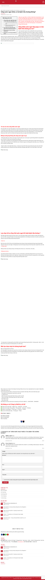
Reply (43, 440)
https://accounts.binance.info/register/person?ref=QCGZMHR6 (30, 438)
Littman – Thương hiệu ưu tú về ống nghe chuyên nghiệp (13, 514)
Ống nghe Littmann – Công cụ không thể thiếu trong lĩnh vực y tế (15, 517)
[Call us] (6, 535)
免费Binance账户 (8, 435)
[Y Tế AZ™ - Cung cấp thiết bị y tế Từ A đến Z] (21, 2)
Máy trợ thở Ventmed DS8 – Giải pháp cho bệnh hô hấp (13, 510)
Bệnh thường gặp (4, 10)
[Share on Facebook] (21, 422)
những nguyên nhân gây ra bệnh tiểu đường (22, 428)
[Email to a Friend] (23, 422)
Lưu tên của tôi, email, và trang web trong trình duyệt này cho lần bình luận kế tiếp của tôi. (21, 479)
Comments (6, 504)
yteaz (10, 14)
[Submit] (43, 6)
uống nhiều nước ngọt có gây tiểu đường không (36, 428)
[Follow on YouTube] (8, 535)
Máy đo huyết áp (4, 418)
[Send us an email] (4, 535)
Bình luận (4, 455)
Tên (3, 464)
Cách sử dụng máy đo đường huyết (10, 427)
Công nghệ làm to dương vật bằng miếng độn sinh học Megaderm (15, 550)
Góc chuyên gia (16, 10)
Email (3, 469)
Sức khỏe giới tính (4, 494)
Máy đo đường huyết (5, 417)
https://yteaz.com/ (4, 388)
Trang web (4, 474)
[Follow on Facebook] (2, 535)
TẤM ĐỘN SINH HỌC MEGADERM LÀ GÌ (10, 503)
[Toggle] (43, 490)
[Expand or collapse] (16, 18)
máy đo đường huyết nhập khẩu (10, 428)
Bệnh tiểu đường (10, 10)
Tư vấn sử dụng (22, 10)
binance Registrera (9, 443)
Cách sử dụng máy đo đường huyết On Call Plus (23, 427)
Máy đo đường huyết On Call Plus (7, 348)
